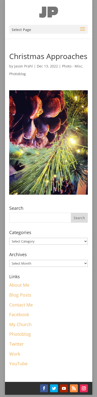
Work (14, 354)
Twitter (16, 344)
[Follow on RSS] (74, 388)
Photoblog (17, 73)
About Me (19, 285)
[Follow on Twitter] (54, 388)
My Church (20, 324)
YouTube (18, 363)
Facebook (19, 314)
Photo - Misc (72, 66)
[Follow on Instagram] (84, 388)
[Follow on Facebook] (44, 388)
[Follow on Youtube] (64, 388)
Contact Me (21, 305)
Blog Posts (20, 295)
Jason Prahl (23, 66)
